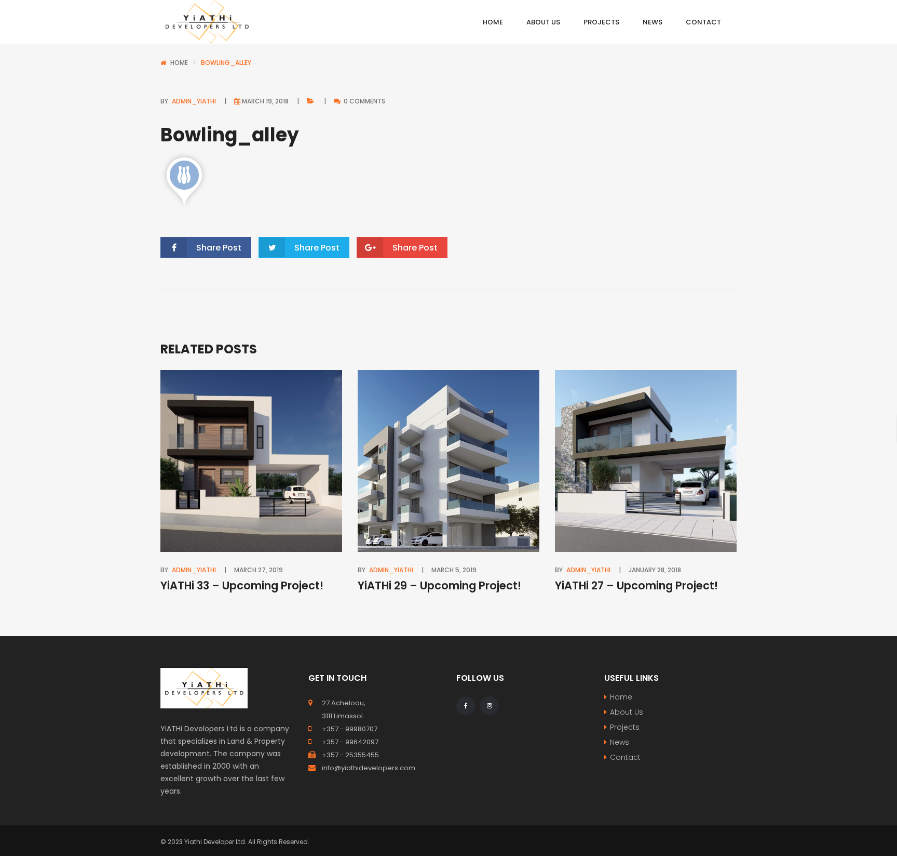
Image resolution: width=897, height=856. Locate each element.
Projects (625, 727)
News (619, 742)
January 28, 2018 (655, 569)
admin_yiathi (194, 101)
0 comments (363, 101)
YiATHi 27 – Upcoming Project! (636, 585)
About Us (626, 712)
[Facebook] (465, 705)
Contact (625, 757)
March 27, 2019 (258, 569)
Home (179, 62)
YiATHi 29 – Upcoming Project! (439, 585)
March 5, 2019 (454, 569)
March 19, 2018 (265, 101)
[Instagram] (489, 705)
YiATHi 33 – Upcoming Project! (241, 585)
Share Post (218, 248)
